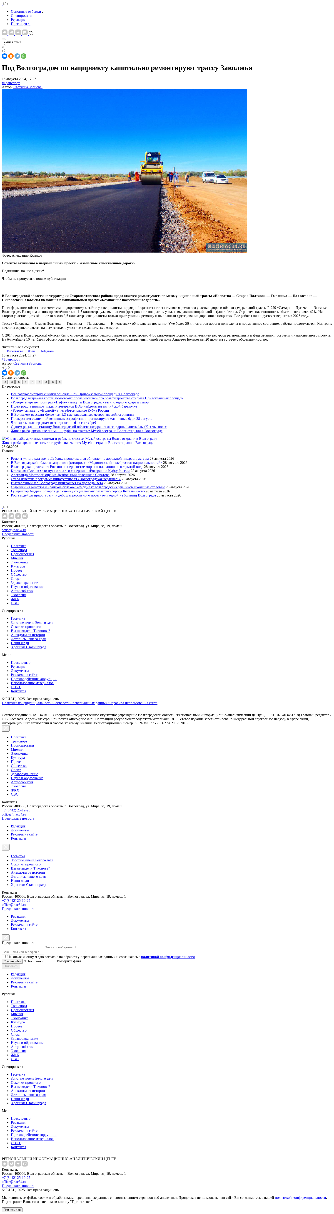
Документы (20, 671)
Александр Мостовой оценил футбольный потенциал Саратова (60, 475)
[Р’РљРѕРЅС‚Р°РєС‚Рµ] (4, 56)
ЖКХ (15, 599)
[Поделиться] (3, 51)
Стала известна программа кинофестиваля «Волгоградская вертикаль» (66, 479)
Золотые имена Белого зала (32, 622)
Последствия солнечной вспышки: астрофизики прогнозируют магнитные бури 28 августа (81, 418)
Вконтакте (15, 351)
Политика (18, 546)
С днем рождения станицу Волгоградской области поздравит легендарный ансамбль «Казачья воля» (89, 427)
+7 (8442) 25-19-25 (16, 810)
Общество (19, 574)
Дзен (32, 351)
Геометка (18, 618)
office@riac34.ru (14, 530)
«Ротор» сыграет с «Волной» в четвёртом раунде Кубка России (60, 410)
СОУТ (16, 687)
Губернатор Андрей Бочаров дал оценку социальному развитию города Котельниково (78, 491)
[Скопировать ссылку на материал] (3, 47)
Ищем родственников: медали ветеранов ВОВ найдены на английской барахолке (74, 406)
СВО (15, 603)
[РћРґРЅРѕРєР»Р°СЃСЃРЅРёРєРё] (11, 56)
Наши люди (20, 643)
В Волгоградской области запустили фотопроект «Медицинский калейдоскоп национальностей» (86, 462)
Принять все (12, 1210)
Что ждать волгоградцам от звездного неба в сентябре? (53, 423)
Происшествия (22, 554)
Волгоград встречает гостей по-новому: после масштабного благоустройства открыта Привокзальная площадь (97, 398)
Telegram (47, 351)
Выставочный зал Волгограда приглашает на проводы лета (57, 483)
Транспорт (19, 550)
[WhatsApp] (23, 56)
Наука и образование (27, 587)
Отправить (11, 966)
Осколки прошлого (26, 627)
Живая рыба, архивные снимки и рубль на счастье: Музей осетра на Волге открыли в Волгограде (86, 431)
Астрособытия (22, 591)
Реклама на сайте (24, 675)
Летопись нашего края (28, 639)
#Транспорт (11, 83)
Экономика (19, 562)
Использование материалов (32, 683)
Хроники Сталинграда (28, 647)
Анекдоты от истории (28, 635)
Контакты (18, 691)
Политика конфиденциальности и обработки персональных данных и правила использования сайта (79, 703)
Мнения (17, 558)
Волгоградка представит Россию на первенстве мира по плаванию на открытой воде (77, 467)
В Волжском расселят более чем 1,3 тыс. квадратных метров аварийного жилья (72, 414)
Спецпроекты (21, 15)
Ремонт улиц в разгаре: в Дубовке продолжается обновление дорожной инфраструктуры (80, 458)
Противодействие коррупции (34, 679)
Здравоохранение (24, 583)
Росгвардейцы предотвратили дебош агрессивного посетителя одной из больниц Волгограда (83, 495)
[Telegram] (17, 56)
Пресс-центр (20, 24)
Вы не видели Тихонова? (30, 631)
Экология (18, 595)
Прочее (16, 570)
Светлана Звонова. (27, 87)
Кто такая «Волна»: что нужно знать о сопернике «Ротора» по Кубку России (70, 471)
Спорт (16, 578)
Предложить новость (18, 534)
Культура (18, 566)
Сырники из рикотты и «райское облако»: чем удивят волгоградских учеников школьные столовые (88, 487)
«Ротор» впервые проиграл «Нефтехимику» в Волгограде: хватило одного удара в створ (80, 402)
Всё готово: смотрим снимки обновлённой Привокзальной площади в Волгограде (75, 394)
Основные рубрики (26, 11)
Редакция (18, 20)
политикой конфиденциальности (300, 1197)
